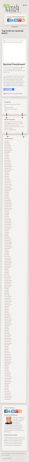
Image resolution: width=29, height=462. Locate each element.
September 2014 (8, 362)
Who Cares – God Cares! (17, 123)
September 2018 (8, 285)
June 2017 (6, 309)
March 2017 (7, 314)
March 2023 (7, 198)
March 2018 (7, 295)
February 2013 (7, 393)
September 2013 (8, 381)
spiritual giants (18, 70)
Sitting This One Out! (14, 125)
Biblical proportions (18, 69)
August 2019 (7, 267)
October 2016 (7, 322)
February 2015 (7, 354)
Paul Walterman (17, 67)
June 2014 (6, 367)
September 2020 (8, 246)
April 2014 (6, 370)
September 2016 (8, 324)
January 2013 (7, 394)
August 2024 (7, 171)
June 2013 (6, 386)
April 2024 (6, 177)
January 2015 (7, 356)
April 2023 (6, 197)
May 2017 (6, 311)
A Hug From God (12, 129)
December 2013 (7, 376)
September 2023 (8, 189)
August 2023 (7, 190)
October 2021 (7, 226)
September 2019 (8, 266)
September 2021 (8, 227)
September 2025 (8, 150)
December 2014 (7, 357)
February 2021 (7, 238)
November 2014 (7, 359)
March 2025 (7, 160)
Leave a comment (8, 93)
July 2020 (6, 250)
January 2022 (7, 221)
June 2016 (6, 328)
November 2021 (7, 224)
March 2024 (7, 179)
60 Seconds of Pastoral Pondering (12, 104)
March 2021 (7, 237)
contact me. (19, 443)
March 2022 (7, 218)
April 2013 (6, 389)
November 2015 (7, 340)
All (4, 106)
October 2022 (7, 206)
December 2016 (7, 319)
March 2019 (7, 275)
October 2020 (7, 245)
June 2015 (6, 348)
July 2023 (6, 192)
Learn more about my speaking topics (13, 445)
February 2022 (7, 219)
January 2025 (7, 163)
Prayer (5, 110)
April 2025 (6, 158)
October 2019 (7, 264)
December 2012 (7, 396)
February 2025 (7, 161)
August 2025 (7, 152)
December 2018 (7, 280)
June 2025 (6, 155)
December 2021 (7, 222)
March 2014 (7, 372)
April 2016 (6, 332)
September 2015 (8, 343)
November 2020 (8, 243)
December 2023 (8, 184)
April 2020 (6, 254)
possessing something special (9, 70)
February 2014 (7, 373)
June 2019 (6, 271)
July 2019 (6, 269)
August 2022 (7, 210)
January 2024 (7, 182)
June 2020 (6, 251)
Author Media (8, 458)
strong (8, 72)
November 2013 (7, 378)
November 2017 (7, 301)
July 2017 (6, 307)
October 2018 (7, 283)
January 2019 (7, 279)
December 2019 (7, 261)
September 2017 (8, 304)
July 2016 (6, 327)
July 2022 (6, 211)
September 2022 (8, 208)
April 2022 (6, 216)
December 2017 (7, 299)
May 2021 (6, 234)
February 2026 (7, 145)
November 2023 (8, 185)
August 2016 (7, 325)
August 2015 (7, 344)
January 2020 (7, 259)
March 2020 (7, 256)
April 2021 (6, 235)
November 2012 (7, 397)
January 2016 (7, 336)
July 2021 (6, 230)
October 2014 (7, 360)
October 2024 (7, 168)
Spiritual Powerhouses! (14, 64)
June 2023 (6, 193)
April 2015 (6, 351)
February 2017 (7, 316)
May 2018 (6, 291)
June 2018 (6, 290)
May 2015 (6, 349)
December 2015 (7, 338)
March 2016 (7, 333)
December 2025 (8, 149)
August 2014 (7, 364)
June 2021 (6, 232)
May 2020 (6, 253)
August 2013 (7, 383)
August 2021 (7, 229)
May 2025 (6, 157)
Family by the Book (8, 107)
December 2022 (8, 203)
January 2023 (7, 201)
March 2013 (7, 391)
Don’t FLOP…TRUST (18, 121)
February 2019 (7, 277)
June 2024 (6, 174)
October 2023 (7, 187)
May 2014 (6, 368)
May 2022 (6, 214)
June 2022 (6, 213)
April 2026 (6, 142)
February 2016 (7, 335)
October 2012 (7, 399)
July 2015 (6, 346)
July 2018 (6, 288)
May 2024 (6, 176)
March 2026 (7, 144)
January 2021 (7, 240)
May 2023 (6, 195)
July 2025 (6, 153)
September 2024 (8, 169)
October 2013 (7, 380)
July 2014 (6, 365)
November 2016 (7, 320)
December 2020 (8, 242)
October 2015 (7, 341)
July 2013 (6, 384)
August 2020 (7, 248)
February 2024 (7, 181)
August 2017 (7, 306)
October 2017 (7, 303)
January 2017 (7, 317)
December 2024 (8, 165)
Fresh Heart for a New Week (10, 109)
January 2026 (7, 147)
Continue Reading (18, 93)
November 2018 (7, 282)
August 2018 (7, 287)
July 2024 (6, 173)
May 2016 (6, 330)
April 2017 (6, 312)
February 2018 (7, 296)
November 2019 (7, 262)
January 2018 (7, 298)
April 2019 (6, 274)
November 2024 (8, 166)
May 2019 (6, 272)
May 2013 (6, 388)
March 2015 (7, 352)
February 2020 (7, 258)
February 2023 (7, 200)
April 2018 (6, 293)
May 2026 (6, 141)
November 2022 (8, 205)
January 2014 (7, 375)
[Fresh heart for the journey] (12, 8)
